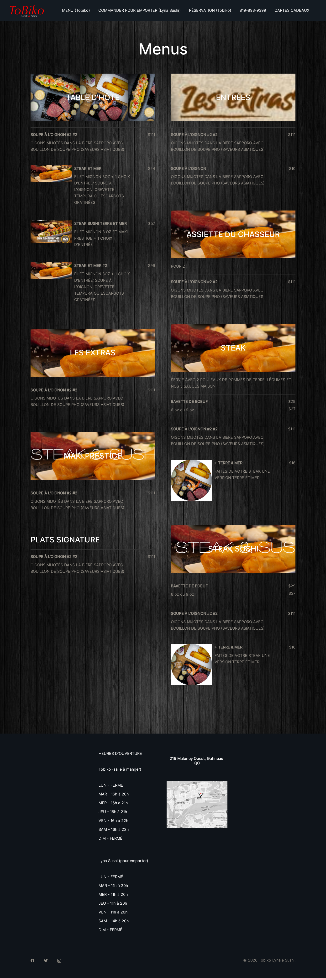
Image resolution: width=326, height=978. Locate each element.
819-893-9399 (253, 10)
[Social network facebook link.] (32, 960)
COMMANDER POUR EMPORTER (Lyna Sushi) (139, 10)
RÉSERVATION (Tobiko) (210, 10)
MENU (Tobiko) (76, 10)
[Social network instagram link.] (59, 960)
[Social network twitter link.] (46, 960)
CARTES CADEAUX (291, 10)
